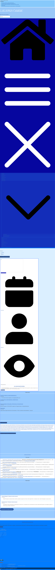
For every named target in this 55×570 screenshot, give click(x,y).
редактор (2, 347)
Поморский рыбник (4, 566)
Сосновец (8, 429)
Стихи (3, 239)
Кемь (20, 427)
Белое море (3, 180)
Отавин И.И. (20, 428)
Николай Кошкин (9, 428)
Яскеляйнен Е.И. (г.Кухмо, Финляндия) (25, 476)
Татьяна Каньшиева (24, 429)
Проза (3, 240)
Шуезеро (12, 430)
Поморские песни (6, 236)
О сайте (3, 174)
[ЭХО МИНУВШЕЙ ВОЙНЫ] (12, 271)
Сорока (2, 429)
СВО (40, 528)
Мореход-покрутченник (13, 496)
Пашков (23, 428)
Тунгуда (37, 429)
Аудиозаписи (4, 241)
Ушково (40, 429)
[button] (28, 233)
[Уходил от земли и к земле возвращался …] (53, 396)
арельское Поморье (28, 454)
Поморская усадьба (6, 469)
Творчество (3, 179)
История (3, 176)
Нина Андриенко (13, 428)
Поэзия (34, 428)
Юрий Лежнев (4, 501)
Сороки (5, 429)
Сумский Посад (16, 429)
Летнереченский (35, 427)
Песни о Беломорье (6, 235)
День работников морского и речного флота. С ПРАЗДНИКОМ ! (11, 6)
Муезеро (5, 428)
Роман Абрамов (5, 496)
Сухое (20, 429)
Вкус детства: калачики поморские (9, 462)
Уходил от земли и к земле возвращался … (8, 2)
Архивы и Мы (4, 177)
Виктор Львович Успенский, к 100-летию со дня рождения (10, 4)
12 (3, 533)
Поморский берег (30, 428)
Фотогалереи (32, 460)
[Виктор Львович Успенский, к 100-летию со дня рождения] (53, 404)
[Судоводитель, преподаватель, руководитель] (53, 400)
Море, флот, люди (4, 238)
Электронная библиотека (52, 528)
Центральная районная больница (45, 429)
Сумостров (11, 429)
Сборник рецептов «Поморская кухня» (10, 474)
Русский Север (38, 428)
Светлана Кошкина (48, 428)
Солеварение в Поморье (7, 464)
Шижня (9, 430)
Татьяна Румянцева (30, 429)
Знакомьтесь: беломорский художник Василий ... (12, 459)
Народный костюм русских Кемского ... (10, 476)
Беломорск (5, 234)
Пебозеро (26, 428)
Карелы (21, 528)
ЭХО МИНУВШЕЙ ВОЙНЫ (19, 386)
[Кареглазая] (53, 409)
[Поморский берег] (27, 61)
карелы (18, 430)
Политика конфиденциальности (6, 247)
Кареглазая (3, 5)
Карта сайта (3, 175)
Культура (3, 178)
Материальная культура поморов (9, 471)
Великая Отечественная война (12, 528)
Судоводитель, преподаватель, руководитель (8, 3)
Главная (3, 173)
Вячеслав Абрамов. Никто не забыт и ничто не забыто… (9, 565)
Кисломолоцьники (4, 564)
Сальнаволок (43, 428)
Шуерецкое (15, 430)
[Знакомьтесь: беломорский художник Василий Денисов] (1, 459)
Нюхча (17, 428)
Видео (3, 237)
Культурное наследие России (7, 509)
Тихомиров (34, 429)
